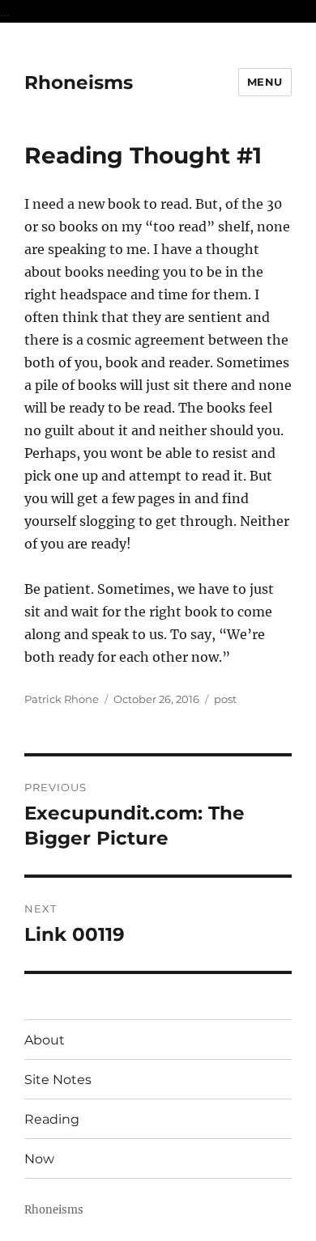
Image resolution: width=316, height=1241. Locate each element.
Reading (51, 1119)
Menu (265, 81)
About (44, 1040)
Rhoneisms (78, 82)
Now (39, 1159)
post (225, 699)
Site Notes (58, 1079)
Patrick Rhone (61, 699)
